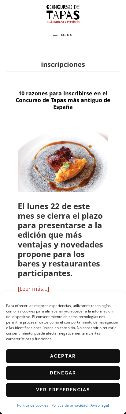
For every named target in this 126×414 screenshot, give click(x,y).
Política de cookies (32, 405)
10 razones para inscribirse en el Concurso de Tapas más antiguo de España (63, 100)
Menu (67, 34)
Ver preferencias (63, 390)
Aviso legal (100, 405)
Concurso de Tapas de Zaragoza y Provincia (63, 14)
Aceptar (63, 356)
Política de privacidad (69, 405)
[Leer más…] (33, 288)
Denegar (63, 373)
